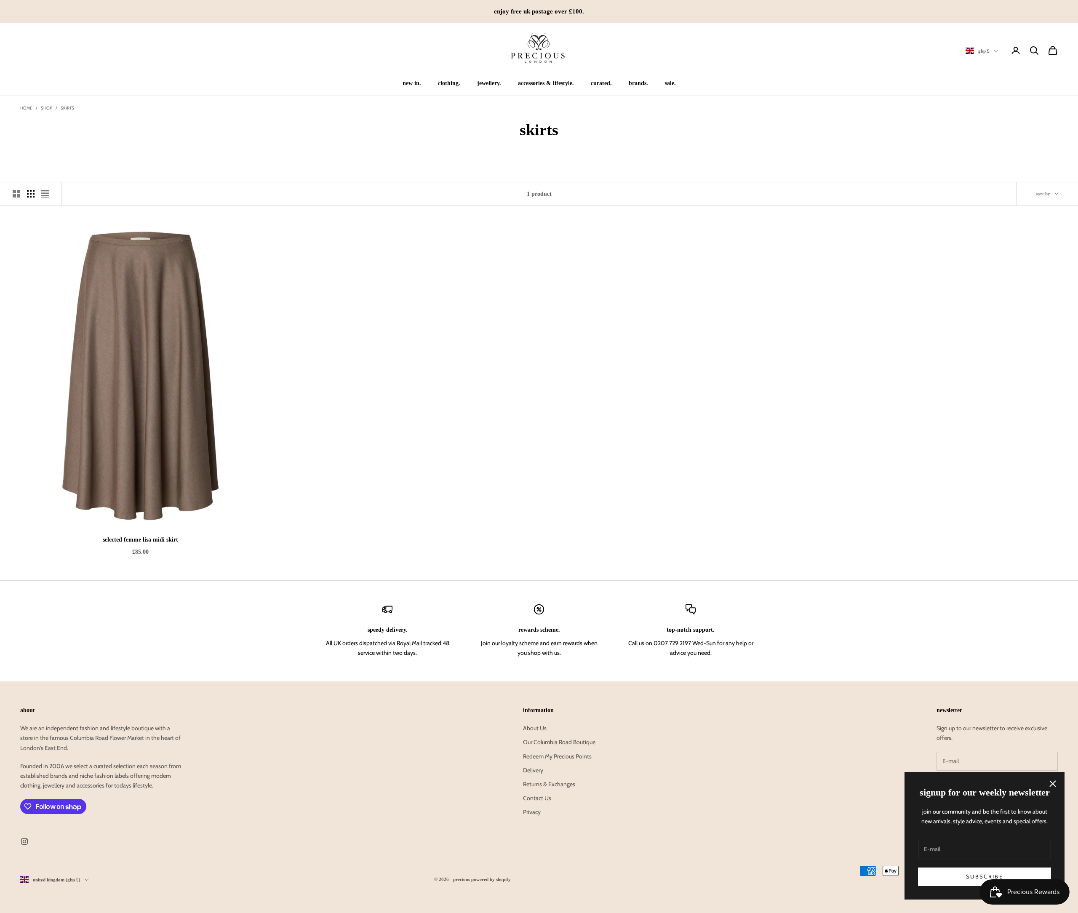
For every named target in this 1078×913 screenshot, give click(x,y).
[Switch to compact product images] (45, 193)
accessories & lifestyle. (546, 83)
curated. (601, 83)
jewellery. (489, 83)
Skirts (67, 108)
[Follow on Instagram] (24, 841)
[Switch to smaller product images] (31, 193)
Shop (46, 108)
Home (26, 108)
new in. (412, 83)
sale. (670, 83)
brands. (638, 83)
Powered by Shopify (491, 879)
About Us (535, 728)
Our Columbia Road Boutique (559, 742)
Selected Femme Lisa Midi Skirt (140, 539)
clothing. (449, 83)
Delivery (533, 770)
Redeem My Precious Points (557, 756)
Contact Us (537, 798)
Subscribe (984, 876)
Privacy (532, 812)
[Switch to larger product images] (16, 193)
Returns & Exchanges (549, 784)
